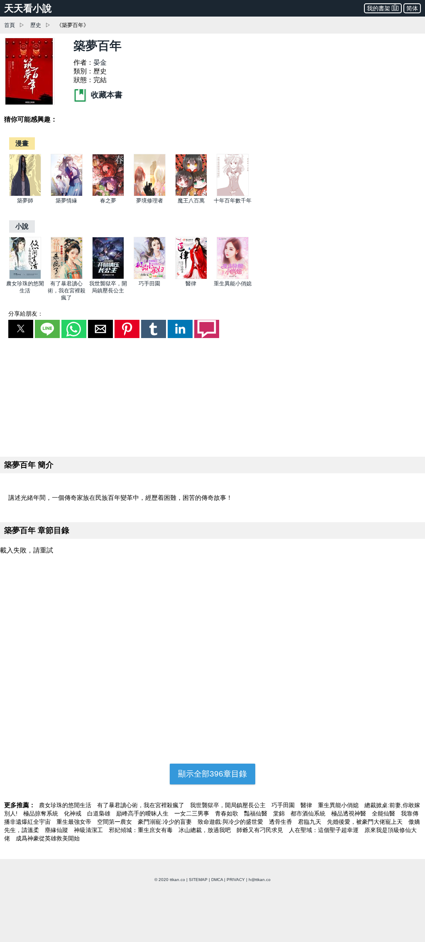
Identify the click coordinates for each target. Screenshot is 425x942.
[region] (212, 396)
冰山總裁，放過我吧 (205, 830)
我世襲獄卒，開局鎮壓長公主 (228, 805)
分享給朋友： (25, 313)
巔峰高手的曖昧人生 (143, 813)
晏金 (100, 62)
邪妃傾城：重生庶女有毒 (141, 830)
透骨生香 (281, 821)
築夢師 (25, 200)
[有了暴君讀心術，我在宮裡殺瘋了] (67, 277)
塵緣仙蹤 (57, 830)
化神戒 (73, 813)
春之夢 (108, 200)
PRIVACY (236, 879)
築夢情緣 (66, 200)
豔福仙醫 (256, 813)
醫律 (191, 283)
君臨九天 (310, 821)
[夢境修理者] (150, 194)
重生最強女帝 (74, 821)
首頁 (9, 25)
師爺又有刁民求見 (261, 830)
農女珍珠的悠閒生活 (66, 805)
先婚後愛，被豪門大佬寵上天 (365, 821)
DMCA (217, 879)
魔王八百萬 (191, 200)
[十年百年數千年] (233, 194)
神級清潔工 (89, 830)
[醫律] (191, 277)
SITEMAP (198, 879)
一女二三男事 (192, 813)
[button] (20, 329)
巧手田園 (149, 283)
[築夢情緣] (67, 194)
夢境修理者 (149, 200)
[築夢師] (25, 194)
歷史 (35, 25)
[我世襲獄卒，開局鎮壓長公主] (108, 277)
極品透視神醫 (349, 813)
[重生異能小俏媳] (233, 277)
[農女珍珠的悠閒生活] (25, 277)
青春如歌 (227, 813)
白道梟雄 (99, 813)
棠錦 (279, 813)
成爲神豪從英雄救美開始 (48, 838)
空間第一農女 (115, 821)
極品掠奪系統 (41, 813)
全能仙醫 (384, 813)
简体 (412, 8)
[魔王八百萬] (191, 194)
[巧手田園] (150, 277)
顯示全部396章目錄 (212, 773)
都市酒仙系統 (309, 813)
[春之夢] (108, 194)
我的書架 (378, 8)
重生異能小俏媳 (233, 283)
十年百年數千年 (233, 200)
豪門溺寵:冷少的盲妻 (165, 821)
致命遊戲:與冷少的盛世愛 (231, 821)
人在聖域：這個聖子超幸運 (324, 830)
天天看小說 (28, 8)
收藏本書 (105, 94)
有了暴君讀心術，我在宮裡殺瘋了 (66, 290)
